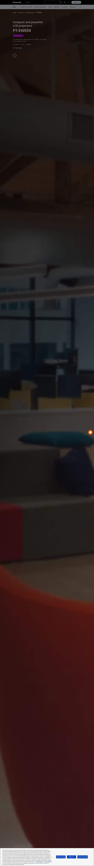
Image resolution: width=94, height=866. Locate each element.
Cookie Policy (39, 861)
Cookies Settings (61, 856)
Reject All (71, 856)
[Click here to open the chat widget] (90, 432)
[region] (47, 857)
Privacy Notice (48, 861)
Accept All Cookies (82, 856)
